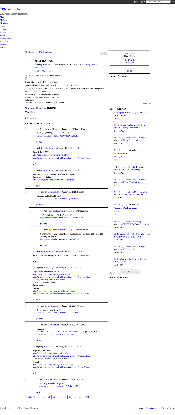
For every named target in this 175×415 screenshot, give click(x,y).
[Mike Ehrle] (131, 83)
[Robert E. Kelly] (138, 97)
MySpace (31, 108)
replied (121, 112)
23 (80, 397)
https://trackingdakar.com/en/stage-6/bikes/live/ (51, 274)
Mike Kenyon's (133, 112)
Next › (87, 397)
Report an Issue (152, 408)
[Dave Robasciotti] (113, 90)
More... (130, 272)
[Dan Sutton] (144, 83)
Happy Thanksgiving (131, 170)
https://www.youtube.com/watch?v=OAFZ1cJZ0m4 (58, 313)
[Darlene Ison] (125, 83)
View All (146, 103)
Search (173, 2)
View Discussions (44, 71)
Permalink (38, 129)
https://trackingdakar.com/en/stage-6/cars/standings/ (53, 364)
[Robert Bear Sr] (144, 97)
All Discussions (31, 52)
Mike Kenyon (48, 64)
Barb (116, 112)
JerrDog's (138, 222)
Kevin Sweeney (120, 125)
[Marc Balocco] (138, 83)
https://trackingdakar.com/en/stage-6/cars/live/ (51, 353)
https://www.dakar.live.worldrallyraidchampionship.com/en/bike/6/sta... (61, 277)
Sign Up (135, 2)
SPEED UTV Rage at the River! (136, 224)
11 (49, 397)
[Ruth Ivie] (125, 90)
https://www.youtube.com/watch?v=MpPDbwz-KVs (61, 217)
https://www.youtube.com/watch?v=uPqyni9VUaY (57, 199)
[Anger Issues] (125, 97)
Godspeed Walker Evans (133, 195)
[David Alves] (119, 90)
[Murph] (119, 97)
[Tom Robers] (131, 90)
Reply (40, 142)
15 (70, 397)
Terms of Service (168, 408)
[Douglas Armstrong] (113, 83)
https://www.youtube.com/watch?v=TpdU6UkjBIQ (57, 136)
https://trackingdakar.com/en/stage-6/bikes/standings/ (54, 291)
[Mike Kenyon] (29, 66)
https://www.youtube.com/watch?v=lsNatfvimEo (56, 334)
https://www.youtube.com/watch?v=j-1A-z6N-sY (60, 239)
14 (65, 397)
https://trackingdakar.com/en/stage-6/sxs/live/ (51, 155)
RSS (26, 403)
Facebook (43, 108)
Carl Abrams (119, 234)
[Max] (144, 90)
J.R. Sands (118, 167)
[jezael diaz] (119, 83)
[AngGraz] (138, 90)
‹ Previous (31, 397)
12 (54, 397)
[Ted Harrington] (113, 97)
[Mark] (131, 97)
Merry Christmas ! (130, 128)
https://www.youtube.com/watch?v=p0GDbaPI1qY (53, 180)
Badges (141, 408)
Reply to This (31, 118)
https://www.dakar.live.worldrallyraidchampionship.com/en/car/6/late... (61, 158)
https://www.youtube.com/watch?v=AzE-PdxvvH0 (57, 386)
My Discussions (45, 52)
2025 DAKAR (129, 249)
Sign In (142, 2)
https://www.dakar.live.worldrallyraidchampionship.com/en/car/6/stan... (61, 356)
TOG (19, 408)
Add (105, 53)
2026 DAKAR (120, 115)
